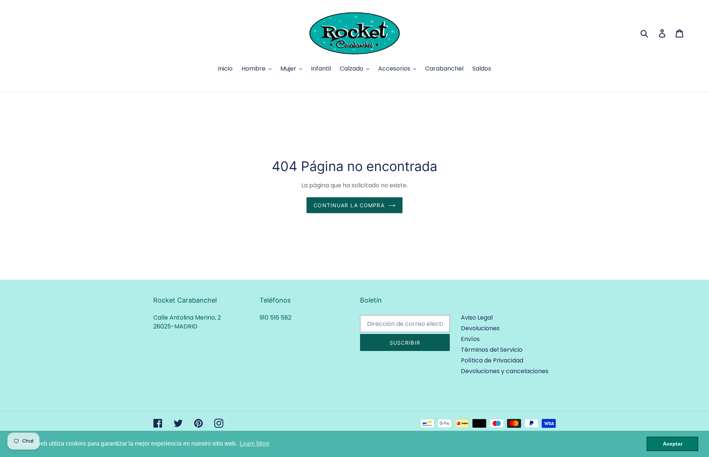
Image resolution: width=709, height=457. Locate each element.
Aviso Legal (477, 317)
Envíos (470, 339)
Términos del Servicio (492, 349)
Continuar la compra (349, 205)
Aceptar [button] (672, 444)
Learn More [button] (255, 443)
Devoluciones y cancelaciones (504, 371)
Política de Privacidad (492, 360)
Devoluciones (480, 328)
